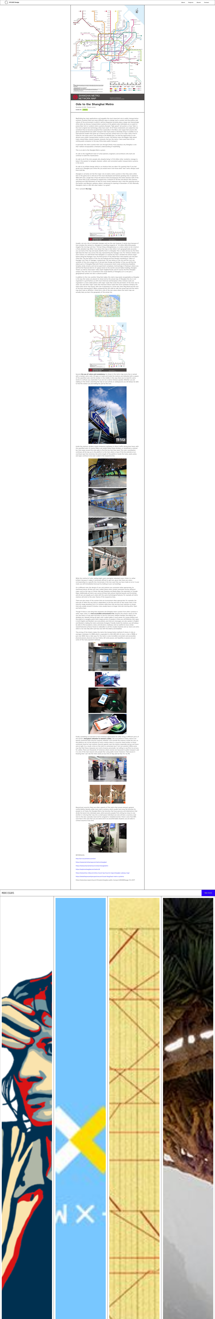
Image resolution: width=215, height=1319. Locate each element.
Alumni (199, 2)
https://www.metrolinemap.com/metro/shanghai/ (91, 862)
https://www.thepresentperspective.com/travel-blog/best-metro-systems (100, 876)
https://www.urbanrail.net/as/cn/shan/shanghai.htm (92, 866)
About (183, 2)
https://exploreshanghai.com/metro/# (88, 869)
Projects (190, 2)
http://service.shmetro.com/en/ (86, 859)
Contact (206, 2)
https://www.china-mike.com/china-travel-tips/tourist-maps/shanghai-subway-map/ (103, 873)
